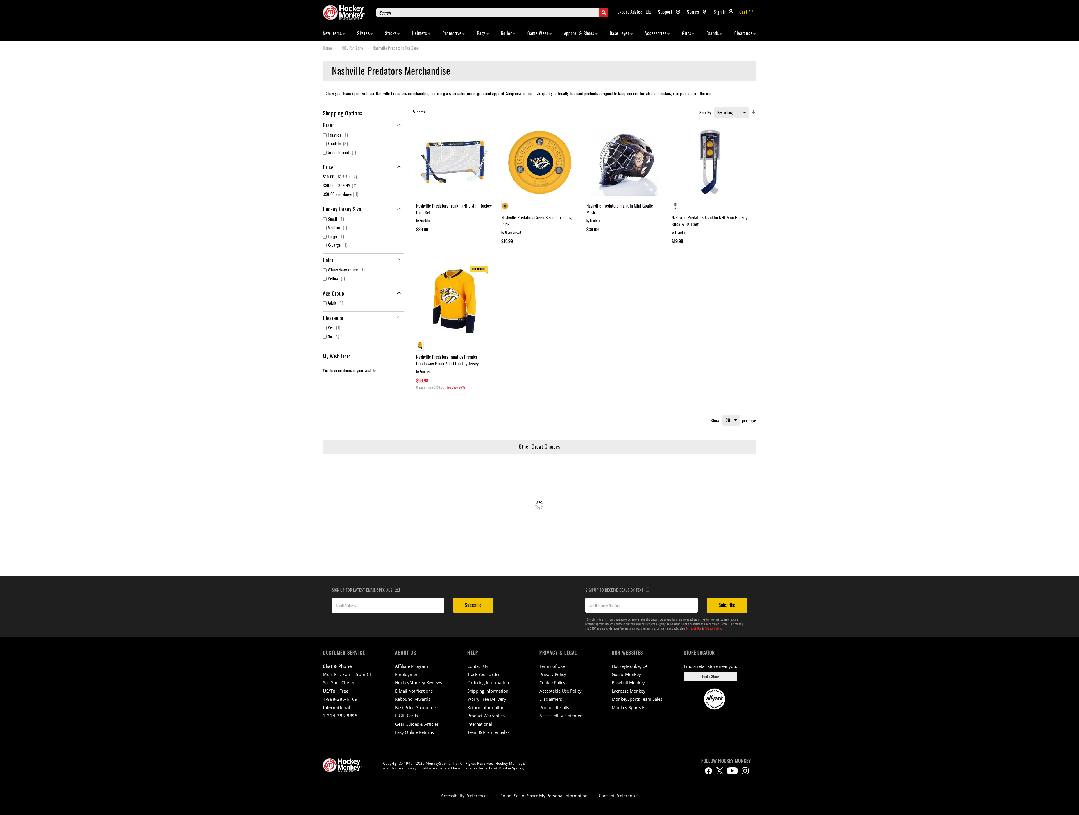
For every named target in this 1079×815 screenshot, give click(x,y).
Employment (407, 674)
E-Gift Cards (406, 715)
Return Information (485, 707)
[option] (505, 206)
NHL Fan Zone (353, 48)
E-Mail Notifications (414, 691)
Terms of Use (693, 628)
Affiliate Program (411, 666)
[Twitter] (719, 770)
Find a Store (710, 676)
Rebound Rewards (412, 699)
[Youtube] (732, 770)
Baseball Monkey (628, 682)
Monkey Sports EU (629, 707)
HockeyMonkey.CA (630, 666)
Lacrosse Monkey (628, 691)
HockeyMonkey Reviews (418, 682)
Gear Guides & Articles (417, 724)
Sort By (705, 112)
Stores (693, 11)
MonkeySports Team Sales (637, 699)
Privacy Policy (713, 628)
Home (328, 48)
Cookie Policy (552, 682)
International (479, 724)
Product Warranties (486, 715)
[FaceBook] (708, 770)
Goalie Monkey (626, 674)
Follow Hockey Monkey (726, 760)
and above (341, 194)
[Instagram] (745, 770)
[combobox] (492, 12)
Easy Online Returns (414, 732)
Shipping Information (487, 691)
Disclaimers (551, 699)
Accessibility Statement (562, 715)
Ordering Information (488, 682)
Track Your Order (483, 674)
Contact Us (477, 666)
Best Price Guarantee (415, 707)
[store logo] (347, 12)
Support (666, 11)
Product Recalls (554, 707)
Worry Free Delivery (486, 699)
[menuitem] (334, 33)
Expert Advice (630, 11)
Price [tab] (328, 167)
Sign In (720, 11)
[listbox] (539, 207)
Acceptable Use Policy (561, 691)
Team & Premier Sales (488, 732)
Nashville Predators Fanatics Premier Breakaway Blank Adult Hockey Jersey (447, 360)
